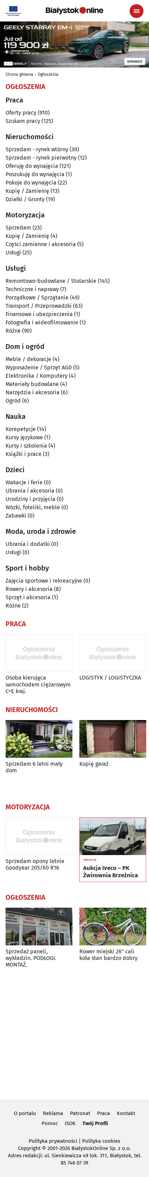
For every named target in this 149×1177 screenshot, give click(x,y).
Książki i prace (24, 454)
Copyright (29, 1148)
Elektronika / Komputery (37, 375)
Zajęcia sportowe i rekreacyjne (44, 580)
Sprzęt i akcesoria (28, 597)
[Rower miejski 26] (112, 926)
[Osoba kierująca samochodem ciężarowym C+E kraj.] (39, 653)
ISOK (70, 1123)
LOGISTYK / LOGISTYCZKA (110, 677)
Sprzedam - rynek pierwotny (41, 157)
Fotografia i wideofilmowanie (42, 322)
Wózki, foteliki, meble (33, 507)
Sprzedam (18, 227)
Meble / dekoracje (28, 359)
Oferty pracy (21, 112)
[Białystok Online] (74, 11)
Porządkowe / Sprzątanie (37, 297)
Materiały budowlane (32, 384)
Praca (103, 1113)
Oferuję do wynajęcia (32, 166)
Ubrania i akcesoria (30, 490)
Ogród (13, 400)
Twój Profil (95, 1123)
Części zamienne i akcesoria (41, 244)
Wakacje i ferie (24, 482)
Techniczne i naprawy (32, 289)
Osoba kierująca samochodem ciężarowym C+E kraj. (38, 684)
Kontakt (126, 1113)
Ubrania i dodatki (28, 544)
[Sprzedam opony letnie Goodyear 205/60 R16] (39, 836)
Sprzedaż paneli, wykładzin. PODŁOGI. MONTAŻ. (31, 958)
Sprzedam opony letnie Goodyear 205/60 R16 (35, 864)
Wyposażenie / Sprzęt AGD (39, 367)
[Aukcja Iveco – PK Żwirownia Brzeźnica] (113, 836)
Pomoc (50, 1123)
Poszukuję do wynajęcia (35, 174)
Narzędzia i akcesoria (33, 392)
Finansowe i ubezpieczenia (39, 314)
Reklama (53, 1113)
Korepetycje (21, 429)
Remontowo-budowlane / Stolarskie (51, 281)
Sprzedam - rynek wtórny (37, 149)
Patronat (80, 1113)
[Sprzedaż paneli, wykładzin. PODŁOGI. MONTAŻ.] (39, 926)
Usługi (13, 252)
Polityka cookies (101, 1141)
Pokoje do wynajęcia (31, 182)
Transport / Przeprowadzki (39, 306)
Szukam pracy (23, 121)
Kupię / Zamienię (27, 191)
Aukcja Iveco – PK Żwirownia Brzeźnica (110, 872)
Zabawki (16, 515)
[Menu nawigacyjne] (136, 11)
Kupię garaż (93, 764)
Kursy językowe (24, 437)
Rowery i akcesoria (29, 589)
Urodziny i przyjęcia (30, 499)
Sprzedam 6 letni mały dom (34, 767)
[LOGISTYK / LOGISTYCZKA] (112, 653)
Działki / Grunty (25, 199)
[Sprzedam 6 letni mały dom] (39, 739)
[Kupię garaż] (112, 739)
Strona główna (19, 74)
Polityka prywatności (53, 1141)
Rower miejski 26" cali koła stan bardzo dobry (108, 954)
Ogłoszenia (48, 74)
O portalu (25, 1113)
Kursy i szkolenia (26, 445)
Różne (13, 330)
